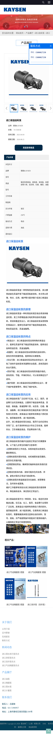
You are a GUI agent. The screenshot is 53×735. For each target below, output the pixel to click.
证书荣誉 (6, 633)
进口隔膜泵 (7, 683)
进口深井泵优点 (8, 662)
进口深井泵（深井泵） (36, 605)
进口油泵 (6, 679)
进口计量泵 (7, 691)
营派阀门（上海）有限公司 (30, 724)
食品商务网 (33, 727)
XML (44, 724)
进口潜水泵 (7, 687)
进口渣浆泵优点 (8, 658)
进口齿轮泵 (39, 33)
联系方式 (6, 640)
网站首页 (20, 33)
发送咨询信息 (28, 148)
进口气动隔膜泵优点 (10, 665)
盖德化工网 (22, 727)
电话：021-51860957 (10, 708)
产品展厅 (29, 33)
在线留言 (6, 637)
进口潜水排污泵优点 (10, 654)
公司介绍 (6, 629)
